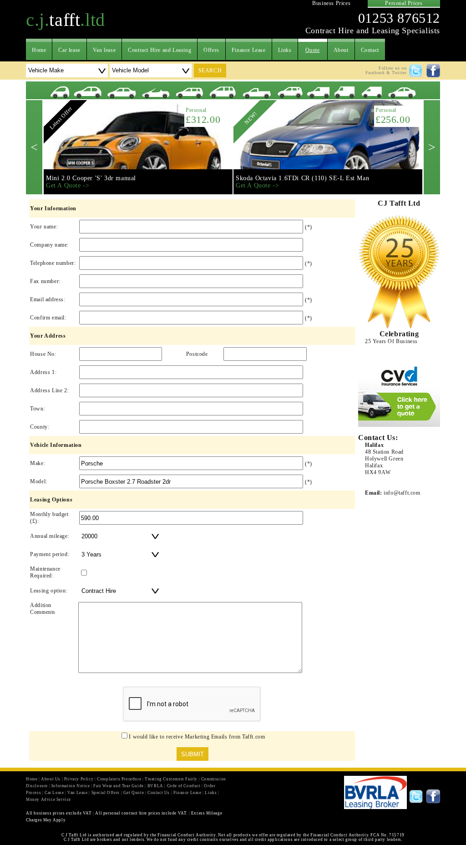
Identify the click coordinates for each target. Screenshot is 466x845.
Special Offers (105, 792)
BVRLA (155, 786)
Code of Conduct (184, 786)
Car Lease (54, 792)
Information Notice (70, 786)
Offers (211, 50)
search (210, 70)
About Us (51, 779)
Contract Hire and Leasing (159, 50)
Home (39, 50)
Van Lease (77, 792)
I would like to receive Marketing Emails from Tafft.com (197, 737)
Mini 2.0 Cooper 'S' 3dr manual (91, 178)
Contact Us (158, 792)
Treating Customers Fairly (171, 779)
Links (285, 50)
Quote (312, 50)
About (341, 50)
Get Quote (133, 792)
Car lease (69, 50)
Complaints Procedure (119, 779)
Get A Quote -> (67, 185)
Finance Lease (249, 50)
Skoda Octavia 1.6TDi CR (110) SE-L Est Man (302, 178)
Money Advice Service (48, 799)
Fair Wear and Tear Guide (118, 786)
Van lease (104, 50)
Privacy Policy (78, 779)
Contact (370, 50)
